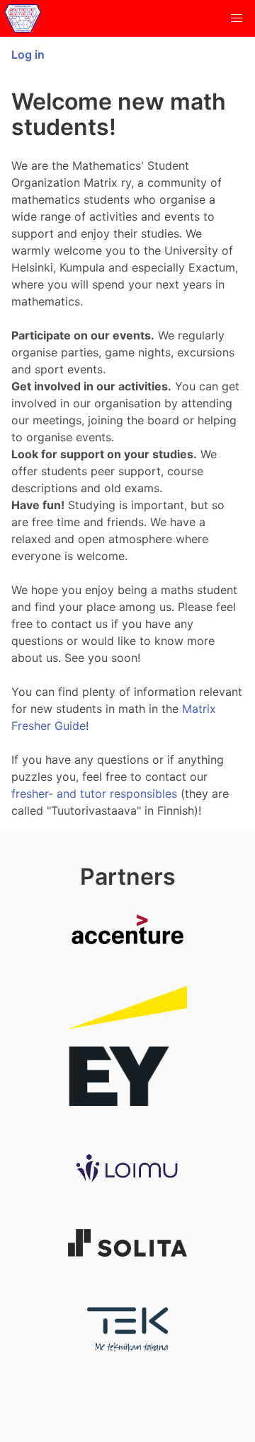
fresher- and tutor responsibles (94, 793)
